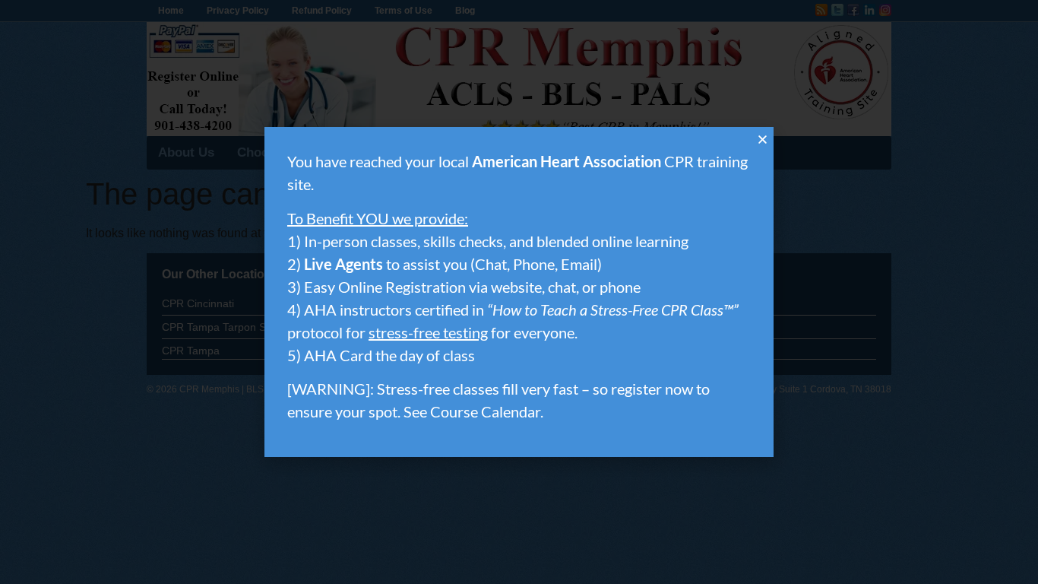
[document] (519, 292)
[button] (762, 139)
